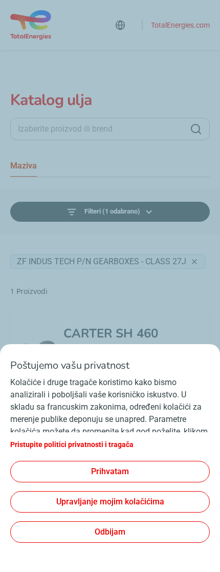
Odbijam (110, 532)
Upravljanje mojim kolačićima (110, 501)
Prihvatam (110, 471)
